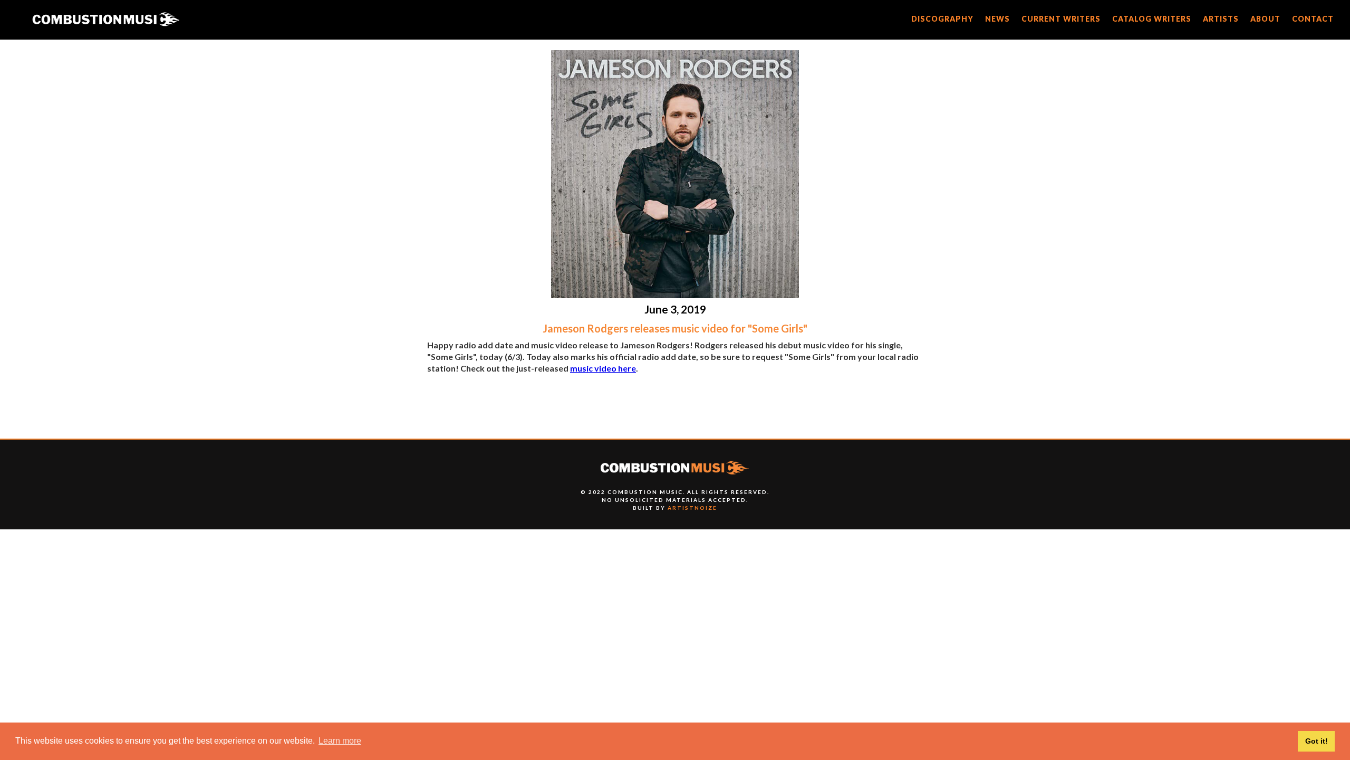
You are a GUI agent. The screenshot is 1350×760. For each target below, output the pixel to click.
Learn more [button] (340, 740)
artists (1221, 18)
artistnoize (692, 508)
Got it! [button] (1316, 741)
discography (942, 18)
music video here (603, 368)
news (997, 18)
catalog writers (1151, 18)
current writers (1061, 18)
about (1265, 18)
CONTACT (1313, 18)
